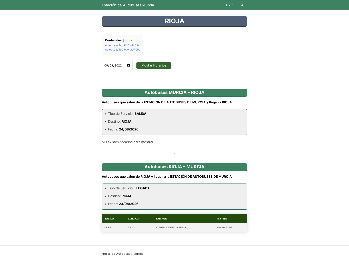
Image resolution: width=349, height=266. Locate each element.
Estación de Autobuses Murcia (128, 5)
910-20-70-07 (224, 227)
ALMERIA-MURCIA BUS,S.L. (172, 227)
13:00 (131, 227)
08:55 (108, 227)
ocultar (129, 40)
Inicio (229, 5)
